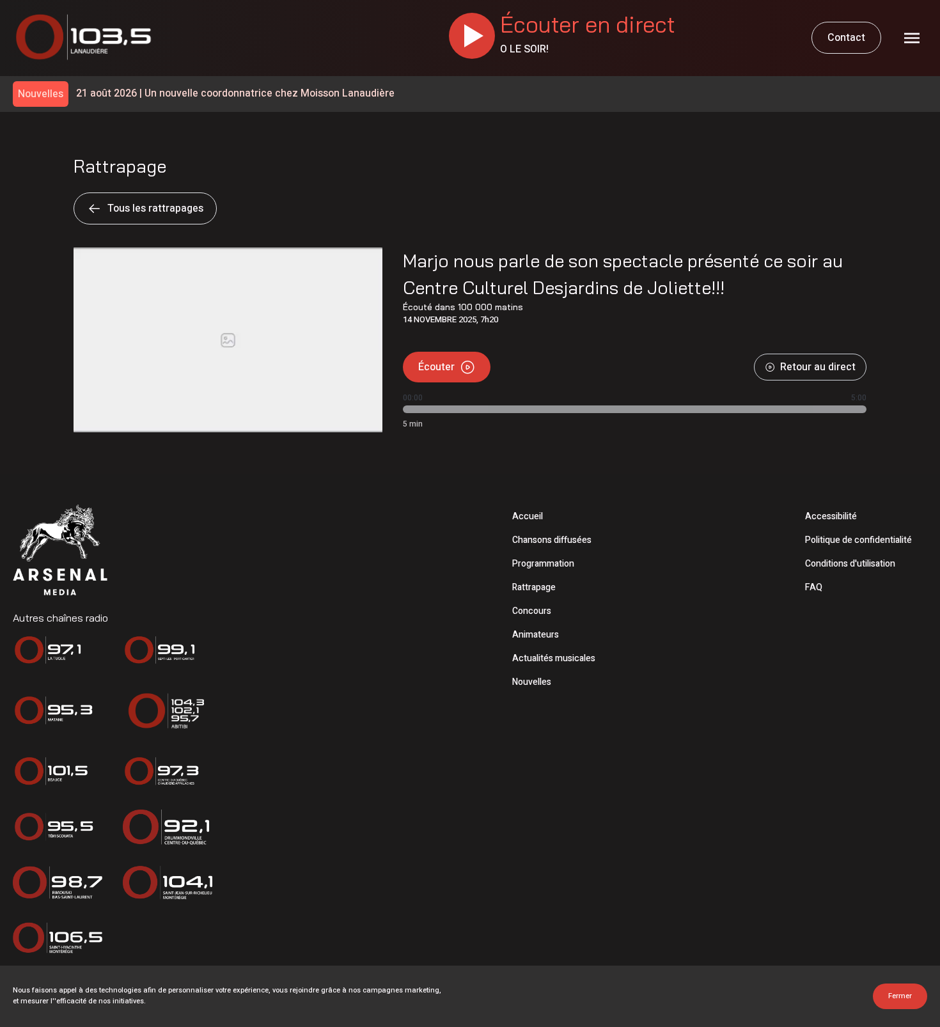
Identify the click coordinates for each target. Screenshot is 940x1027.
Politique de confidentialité (858, 540)
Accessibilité (831, 516)
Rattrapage (534, 587)
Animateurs (535, 634)
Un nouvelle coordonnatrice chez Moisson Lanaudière (235, 94)
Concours (531, 611)
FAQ (813, 587)
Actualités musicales (553, 658)
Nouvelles (531, 682)
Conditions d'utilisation (850, 563)
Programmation (543, 563)
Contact (846, 37)
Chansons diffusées (551, 540)
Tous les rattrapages (155, 208)
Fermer (900, 996)
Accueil (527, 516)
